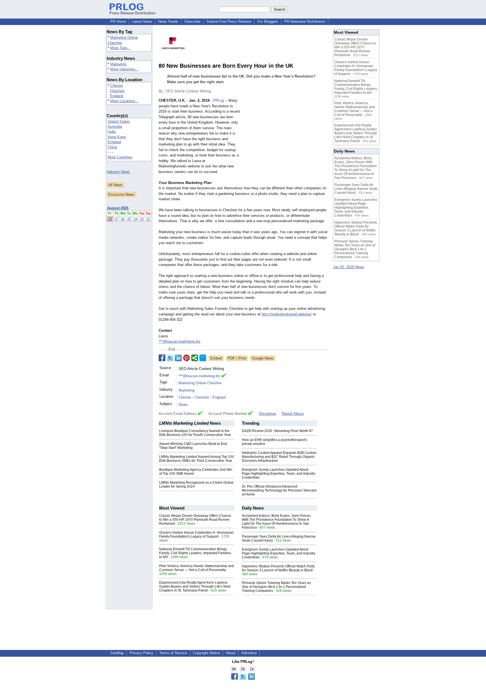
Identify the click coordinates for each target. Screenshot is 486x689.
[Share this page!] (243, 678)
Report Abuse (293, 413)
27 (116, 219)
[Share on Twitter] (170, 357)
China (112, 147)
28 (110, 219)
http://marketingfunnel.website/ (287, 314)
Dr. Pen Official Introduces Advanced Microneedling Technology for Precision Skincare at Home (279, 490)
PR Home (118, 21)
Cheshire (117, 91)
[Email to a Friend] (202, 357)
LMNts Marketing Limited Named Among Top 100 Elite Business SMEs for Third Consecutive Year (196, 459)
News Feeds (168, 21)
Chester (116, 85)
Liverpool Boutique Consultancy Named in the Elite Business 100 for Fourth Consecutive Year (195, 433)
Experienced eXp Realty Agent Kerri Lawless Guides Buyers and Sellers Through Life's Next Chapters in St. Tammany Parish (194, 586)
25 (129, 219)
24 (136, 219)
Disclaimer (267, 413)
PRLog (218, 100)
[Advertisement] (285, 139)
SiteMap (117, 653)
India (112, 131)
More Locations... (124, 101)
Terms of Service (173, 653)
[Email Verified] (224, 376)
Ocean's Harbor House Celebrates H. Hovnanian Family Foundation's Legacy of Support (196, 534)
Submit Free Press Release (228, 21)
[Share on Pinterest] (186, 357)
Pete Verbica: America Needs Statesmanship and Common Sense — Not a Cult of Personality (196, 568)
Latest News (142, 21)
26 (123, 219)
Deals (183, 405)
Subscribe (192, 21)
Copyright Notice (206, 653)
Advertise (249, 653)
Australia (115, 126)
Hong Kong (117, 137)
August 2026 (118, 208)
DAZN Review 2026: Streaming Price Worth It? (277, 431)
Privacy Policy (141, 653)
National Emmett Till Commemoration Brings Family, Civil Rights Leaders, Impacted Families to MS (195, 553)
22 (148, 219)
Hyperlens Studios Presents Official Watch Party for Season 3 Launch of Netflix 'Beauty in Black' (278, 568)
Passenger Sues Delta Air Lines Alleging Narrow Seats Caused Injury (356, 189)
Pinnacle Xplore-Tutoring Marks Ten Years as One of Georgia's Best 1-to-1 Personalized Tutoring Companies (276, 587)
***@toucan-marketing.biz (180, 341)
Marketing (118, 64)
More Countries (120, 157)
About (230, 653)
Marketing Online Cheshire (200, 383)
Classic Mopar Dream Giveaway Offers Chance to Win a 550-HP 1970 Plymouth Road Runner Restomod (195, 520)
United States (119, 121)
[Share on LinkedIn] (178, 357)
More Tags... (120, 48)
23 (142, 219)
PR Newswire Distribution (304, 21)
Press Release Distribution (132, 13)
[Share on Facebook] (162, 357)
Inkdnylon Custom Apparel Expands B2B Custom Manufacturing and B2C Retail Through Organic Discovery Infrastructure (279, 457)
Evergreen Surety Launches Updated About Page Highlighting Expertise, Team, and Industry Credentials (278, 473)
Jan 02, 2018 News (348, 267)
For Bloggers (267, 21)
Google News (263, 358)
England (116, 96)
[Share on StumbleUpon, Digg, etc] (194, 357)
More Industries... (124, 69)
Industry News (118, 172)
